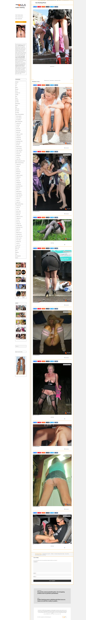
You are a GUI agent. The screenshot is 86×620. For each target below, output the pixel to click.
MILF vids (17, 230)
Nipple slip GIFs (19, 146)
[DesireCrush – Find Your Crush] (20, 31)
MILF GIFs (18, 144)
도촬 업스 (18, 310)
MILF (16, 107)
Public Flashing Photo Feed (20, 160)
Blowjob (17, 89)
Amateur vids (18, 205)
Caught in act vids (19, 216)
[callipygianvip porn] (18, 279)
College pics (18, 177)
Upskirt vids (18, 245)
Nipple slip (17, 108)
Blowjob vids (18, 212)
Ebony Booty (52, 80)
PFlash (52, 553)
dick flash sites (23, 282)
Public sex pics (18, 196)
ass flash (67, 553)
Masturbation (18, 103)
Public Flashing (20, 7)
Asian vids (18, 207)
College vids (18, 218)
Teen (16, 254)
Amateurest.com (46, 80)
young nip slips (23, 339)
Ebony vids (18, 221)
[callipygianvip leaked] (23, 293)
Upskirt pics (18, 202)
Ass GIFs (17, 126)
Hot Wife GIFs (18, 139)
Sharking (17, 252)
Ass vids (17, 209)
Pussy (17, 250)
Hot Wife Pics (18, 184)
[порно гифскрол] (18, 322)
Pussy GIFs (18, 153)
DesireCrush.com (66, 0)
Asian (16, 83)
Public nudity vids (19, 236)
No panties (17, 110)
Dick (16, 96)
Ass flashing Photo (38, 553)
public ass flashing (42, 554)
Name (34, 573)
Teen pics (17, 200)
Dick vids (17, 220)
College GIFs (18, 135)
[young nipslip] (18, 336)
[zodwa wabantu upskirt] (18, 329)
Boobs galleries (18, 117)
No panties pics (19, 193)
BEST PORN (43, 0)
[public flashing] (18, 265)
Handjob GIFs (18, 137)
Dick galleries (18, 119)
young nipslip (18, 339)
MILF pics (17, 189)
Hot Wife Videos (19, 225)
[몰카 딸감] (23, 307)
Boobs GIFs (18, 132)
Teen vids (17, 243)
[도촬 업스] (18, 307)
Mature (17, 105)
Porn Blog (17, 112)
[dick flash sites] (23, 279)
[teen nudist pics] (23, 265)
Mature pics (18, 187)
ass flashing (37, 554)
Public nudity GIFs (19, 150)
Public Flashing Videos (19, 15)
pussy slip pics (23, 289)
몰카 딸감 (23, 310)
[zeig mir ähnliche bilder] (23, 329)
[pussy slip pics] (23, 286)
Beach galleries (18, 116)
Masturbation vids (19, 227)
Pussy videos (18, 239)
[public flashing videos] (23, 272)
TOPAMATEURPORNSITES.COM (51, 0)
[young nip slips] (23, 336)
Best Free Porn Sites (19, 351)
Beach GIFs (18, 128)
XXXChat (59, 0)
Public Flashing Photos (19, 16)
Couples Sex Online (57, 80)
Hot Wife (17, 101)
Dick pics (17, 178)
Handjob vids (18, 223)
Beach (17, 87)
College (17, 94)
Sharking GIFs (18, 155)
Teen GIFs (18, 157)
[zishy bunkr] (23, 322)
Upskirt (17, 257)
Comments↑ (67, 147)
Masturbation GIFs (19, 141)
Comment (35, 561)
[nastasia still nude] (18, 286)
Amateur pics (18, 164)
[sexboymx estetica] (18, 272)
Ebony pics (18, 180)
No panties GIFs (19, 148)
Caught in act (18, 92)
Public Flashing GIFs (18, 18)
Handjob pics (18, 182)
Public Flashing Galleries (20, 114)
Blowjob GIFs (18, 130)
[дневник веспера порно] (23, 314)
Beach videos (18, 211)
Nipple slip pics (18, 191)
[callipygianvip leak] (18, 293)
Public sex (17, 248)
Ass (16, 85)
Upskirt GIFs (18, 159)
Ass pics (17, 168)
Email (34, 576)
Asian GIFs (18, 125)
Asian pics (18, 166)
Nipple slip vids (18, 232)
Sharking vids (18, 241)
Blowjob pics (18, 171)
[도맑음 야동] (18, 314)
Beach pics (18, 169)
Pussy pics (18, 198)
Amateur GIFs (18, 123)
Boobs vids (18, 214)
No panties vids (19, 234)
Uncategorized (18, 255)
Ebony (17, 98)
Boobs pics (18, 173)
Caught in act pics (19, 175)
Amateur (17, 82)
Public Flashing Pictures (20, 162)
